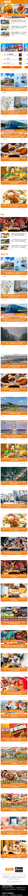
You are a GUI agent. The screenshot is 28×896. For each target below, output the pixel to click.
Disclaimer (11, 878)
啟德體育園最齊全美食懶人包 (8, 887)
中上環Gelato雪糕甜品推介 (10, 889)
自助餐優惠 (13, 895)
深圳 (3, 346)
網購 (3, 836)
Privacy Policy (16, 878)
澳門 (3, 649)
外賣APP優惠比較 (21, 889)
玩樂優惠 (12, 35)
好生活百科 (5, 439)
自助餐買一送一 (5, 895)
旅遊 (3, 509)
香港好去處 (13, 23)
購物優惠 (4, 92)
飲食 (3, 162)
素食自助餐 (19, 895)
